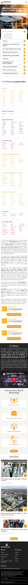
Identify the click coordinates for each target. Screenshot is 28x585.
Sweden (20, 201)
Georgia (4, 160)
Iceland (12, 196)
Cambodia (4, 226)
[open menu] (26, 2)
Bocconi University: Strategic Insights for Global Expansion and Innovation (14, 514)
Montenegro (13, 186)
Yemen (20, 163)
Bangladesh (4, 143)
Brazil (3, 127)
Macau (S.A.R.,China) (13, 226)
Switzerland (21, 203)
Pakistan (12, 148)
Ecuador (12, 123)
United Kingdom (22, 205)
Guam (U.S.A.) (5, 229)
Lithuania (12, 180)
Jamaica (12, 129)
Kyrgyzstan (13, 143)
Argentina (4, 122)
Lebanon (12, 158)
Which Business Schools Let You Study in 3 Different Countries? (14, 479)
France (3, 203)
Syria (20, 156)
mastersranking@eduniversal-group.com (11, 568)
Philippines (13, 232)
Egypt (3, 98)
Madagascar (13, 91)
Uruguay (21, 131)
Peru (20, 123)
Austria (3, 194)
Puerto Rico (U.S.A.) (21, 126)
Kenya (3, 105)
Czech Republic (5, 183)
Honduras (13, 127)
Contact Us (4, 566)
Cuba (3, 134)
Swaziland (21, 92)
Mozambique (13, 98)
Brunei (3, 224)
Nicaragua (13, 132)
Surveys (16, 561)
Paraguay (21, 122)
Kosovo (12, 177)
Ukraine (20, 186)
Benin (3, 94)
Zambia (20, 99)
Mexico (12, 131)
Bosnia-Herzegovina (4, 177)
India (3, 146)
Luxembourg (13, 201)
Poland (20, 175)
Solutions (17, 558)
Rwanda (12, 103)
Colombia (4, 131)
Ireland (12, 198)
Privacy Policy (3, 556)
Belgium (4, 196)
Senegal (12, 105)
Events (16, 556)
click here (13, 576)
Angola (3, 92)
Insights (16, 554)
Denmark (4, 199)
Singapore (13, 234)
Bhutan (3, 144)
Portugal (20, 198)
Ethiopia (4, 99)
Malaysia (12, 228)
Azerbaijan (4, 158)
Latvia (12, 178)
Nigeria (12, 101)
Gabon (3, 101)
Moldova (12, 184)
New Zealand (13, 215)
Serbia (20, 180)
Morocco (12, 96)
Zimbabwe (21, 101)
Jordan (3, 163)
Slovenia (20, 184)
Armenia (4, 156)
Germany (4, 205)
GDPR (2, 558)
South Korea (21, 224)
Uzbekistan (21, 144)
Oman (12, 160)
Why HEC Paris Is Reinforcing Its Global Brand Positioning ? (14, 530)
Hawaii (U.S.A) (13, 214)
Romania (21, 177)
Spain (20, 199)
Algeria (3, 91)
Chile (3, 129)
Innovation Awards (8, 34)
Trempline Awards (8, 37)
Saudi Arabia (13, 166)
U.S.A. (12, 113)
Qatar (12, 165)
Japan (12, 224)
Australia (4, 214)
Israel (3, 162)
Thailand (20, 228)
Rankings (17, 552)
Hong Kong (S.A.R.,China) (5, 232)
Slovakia (20, 182)
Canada (3, 113)
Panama (12, 134)
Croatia (3, 181)
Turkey (20, 158)
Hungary (12, 175)
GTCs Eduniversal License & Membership (6, 561)
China (3, 227)
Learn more (14, 451)
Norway (20, 196)
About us (3, 552)
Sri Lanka (21, 143)
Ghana (3, 103)
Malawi (12, 92)
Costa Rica (4, 132)
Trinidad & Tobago (21, 129)
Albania (3, 175)
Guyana (12, 125)
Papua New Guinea (21, 214)
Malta (12, 203)
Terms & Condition (5, 554)
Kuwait (12, 156)
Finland (3, 201)
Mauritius (12, 94)
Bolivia (3, 125)
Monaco (12, 205)
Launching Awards (8, 36)
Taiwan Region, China (22, 226)
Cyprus (3, 198)
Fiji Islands (4, 215)
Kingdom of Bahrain (4, 166)
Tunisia (20, 96)
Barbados (4, 123)
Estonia (3, 185)
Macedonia (13, 182)
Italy (11, 199)
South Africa (21, 91)
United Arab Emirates (21, 161)
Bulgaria (4, 179)
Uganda (20, 98)
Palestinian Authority (13, 162)
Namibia (12, 99)
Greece (12, 194)
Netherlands (21, 194)
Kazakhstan (4, 148)
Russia (20, 178)
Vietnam (20, 230)
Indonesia (4, 234)
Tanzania (20, 94)
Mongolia (13, 230)
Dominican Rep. (14, 122)
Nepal (12, 146)
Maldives (12, 144)
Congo (3, 96)
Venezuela (21, 133)
